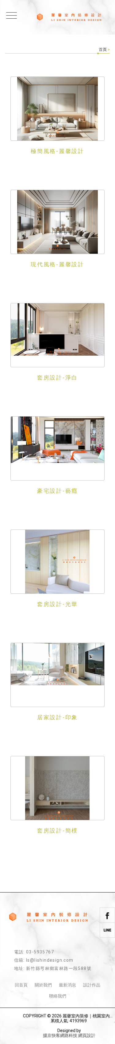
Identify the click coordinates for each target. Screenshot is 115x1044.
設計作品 (91, 984)
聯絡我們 (57, 995)
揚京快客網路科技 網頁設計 (69, 1035)
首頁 (103, 49)
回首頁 (21, 984)
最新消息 (67, 984)
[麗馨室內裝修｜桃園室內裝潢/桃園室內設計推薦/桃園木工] (69, 17)
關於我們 (43, 984)
